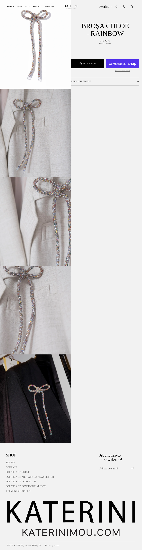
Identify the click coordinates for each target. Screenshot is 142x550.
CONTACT (11, 467)
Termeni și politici (52, 545)
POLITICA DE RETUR (18, 472)
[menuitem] (49, 6)
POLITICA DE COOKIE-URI (21, 481)
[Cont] (123, 7)
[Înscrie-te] (132, 468)
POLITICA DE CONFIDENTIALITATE (26, 486)
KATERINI (18, 545)
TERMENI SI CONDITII (18, 491)
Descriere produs (81, 81)
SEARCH (10, 462)
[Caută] (116, 7)
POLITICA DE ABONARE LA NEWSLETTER (30, 477)
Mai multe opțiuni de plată (122, 71)
